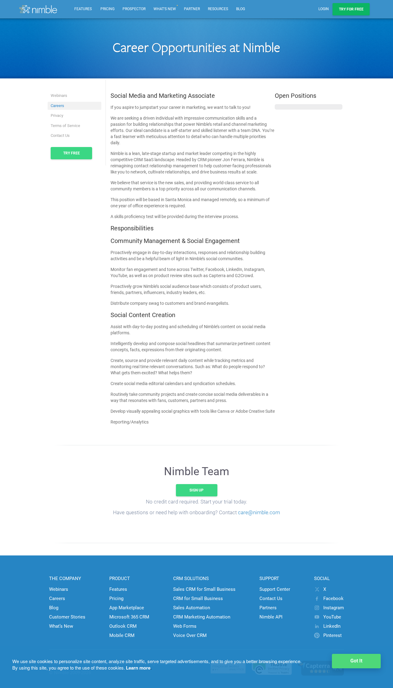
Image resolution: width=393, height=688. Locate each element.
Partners (268, 607)
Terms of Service (65, 125)
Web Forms (184, 626)
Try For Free (351, 9)
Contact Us (60, 135)
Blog (240, 9)
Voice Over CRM (190, 635)
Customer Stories (67, 617)
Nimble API (270, 617)
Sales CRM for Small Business (204, 589)
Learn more (138, 667)
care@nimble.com (259, 512)
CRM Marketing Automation (201, 617)
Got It (356, 661)
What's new (166, 5)
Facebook (333, 598)
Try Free (71, 153)
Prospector (134, 9)
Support (269, 578)
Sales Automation (191, 607)
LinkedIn (331, 626)
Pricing (107, 9)
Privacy (57, 115)
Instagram (333, 607)
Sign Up (196, 490)
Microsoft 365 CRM (129, 617)
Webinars (59, 95)
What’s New (61, 626)
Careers (57, 105)
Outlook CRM (123, 626)
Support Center (274, 589)
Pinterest (332, 635)
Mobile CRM (121, 635)
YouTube (332, 617)
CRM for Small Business (198, 598)
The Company (65, 578)
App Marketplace (126, 607)
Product (119, 578)
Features (118, 589)
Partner (192, 9)
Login (323, 9)
